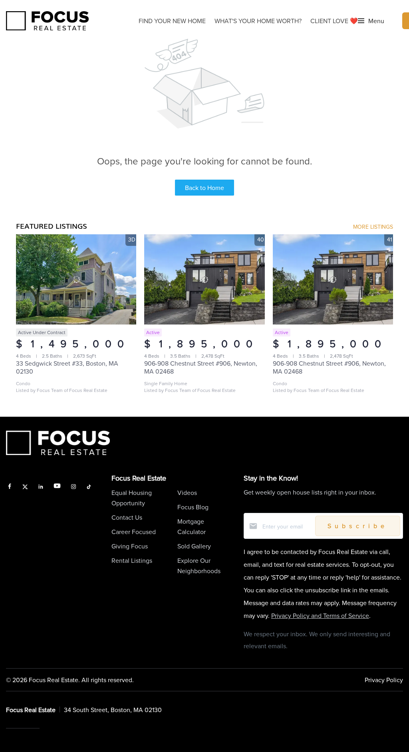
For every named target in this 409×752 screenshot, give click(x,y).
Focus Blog (192, 507)
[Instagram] (73, 487)
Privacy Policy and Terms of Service (320, 615)
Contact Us (126, 517)
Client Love (334, 20)
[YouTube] (57, 487)
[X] (25, 487)
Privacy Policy (384, 679)
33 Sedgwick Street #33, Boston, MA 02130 (67, 367)
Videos (187, 492)
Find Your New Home (172, 20)
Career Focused (133, 531)
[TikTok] (89, 487)
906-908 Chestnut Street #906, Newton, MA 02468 (200, 367)
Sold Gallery (194, 546)
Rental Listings (131, 560)
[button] (371, 20)
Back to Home (204, 187)
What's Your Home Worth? (258, 20)
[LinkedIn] (41, 487)
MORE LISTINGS (373, 227)
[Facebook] (9, 487)
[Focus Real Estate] (47, 21)
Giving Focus (129, 546)
